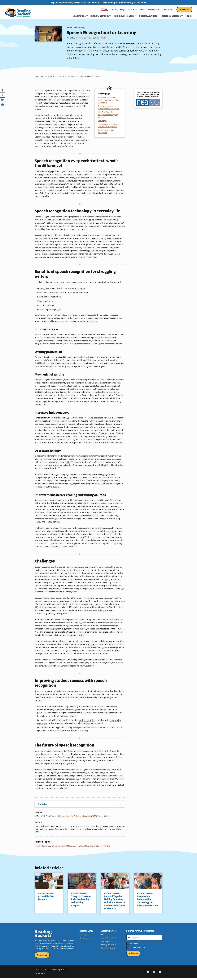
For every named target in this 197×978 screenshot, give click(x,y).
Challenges (102, 121)
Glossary (82, 934)
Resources (132, 9)
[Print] (2, 104)
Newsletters (153, 9)
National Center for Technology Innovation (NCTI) (78, 816)
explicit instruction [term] (87, 720)
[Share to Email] (2, 99)
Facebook (147, 971)
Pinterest (153, 971)
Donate (186, 10)
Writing (107, 846)
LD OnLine (105, 941)
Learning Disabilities (81, 846)
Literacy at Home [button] (171, 15)
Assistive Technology (76, 27)
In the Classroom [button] (99, 15)
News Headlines (85, 938)
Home (37, 76)
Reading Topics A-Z (48, 76)
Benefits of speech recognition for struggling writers (108, 114)
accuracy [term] (111, 531)
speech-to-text (75, 90)
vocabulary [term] (110, 190)
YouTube (159, 971)
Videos (142, 9)
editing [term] (68, 462)
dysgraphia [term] (80, 288)
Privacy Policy (40, 973)
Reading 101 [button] (79, 15)
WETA (104, 9)
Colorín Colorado (108, 938)
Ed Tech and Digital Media (62, 846)
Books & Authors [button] (148, 15)
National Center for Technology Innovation (88, 37)
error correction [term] (96, 528)
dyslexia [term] (67, 288)
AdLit (103, 934)
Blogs (122, 9)
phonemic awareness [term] (110, 506)
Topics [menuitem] (188, 15)
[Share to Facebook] (2, 90)
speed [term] (79, 709)
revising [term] (80, 635)
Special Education (97, 846)
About (114, 9)
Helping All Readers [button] (123, 15)
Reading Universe (108, 944)
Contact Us (42, 955)
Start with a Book (108, 948)
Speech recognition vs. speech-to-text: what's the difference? (108, 100)
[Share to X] (2, 95)
